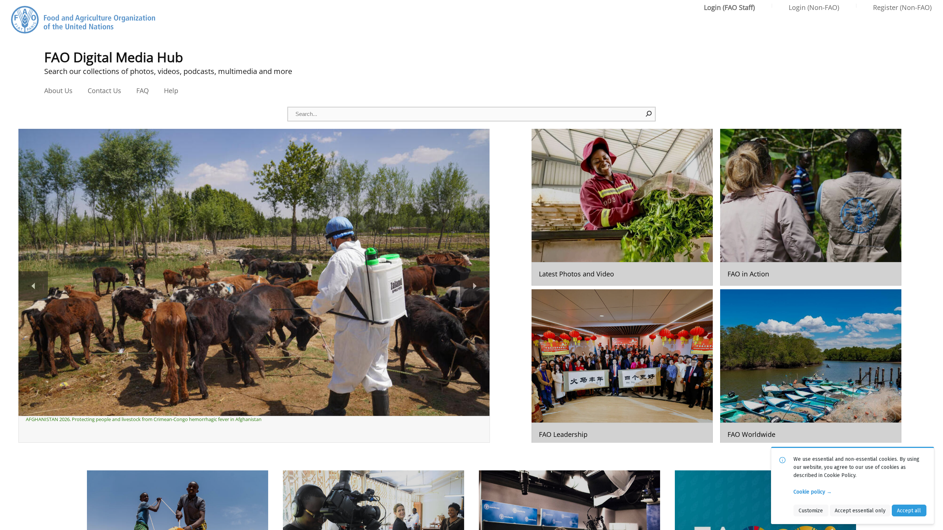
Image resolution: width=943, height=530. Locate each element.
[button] (649, 113)
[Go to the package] (622, 207)
